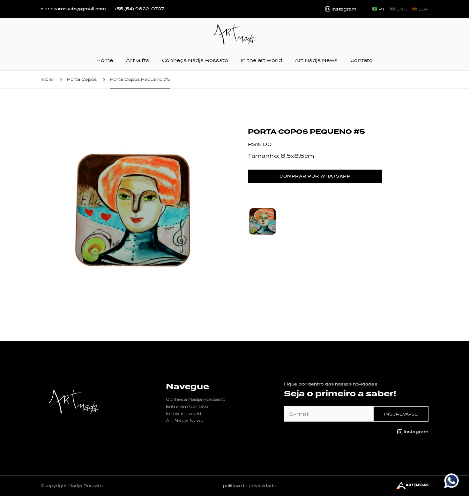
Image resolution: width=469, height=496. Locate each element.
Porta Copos (82, 79)
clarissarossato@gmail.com (73, 9)
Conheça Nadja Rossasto (195, 399)
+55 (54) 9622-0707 (139, 9)
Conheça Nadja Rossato (195, 60)
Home (104, 60)
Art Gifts (137, 60)
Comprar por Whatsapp (314, 176)
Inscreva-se (401, 414)
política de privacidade (249, 485)
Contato (361, 60)
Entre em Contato (187, 406)
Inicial (47, 79)
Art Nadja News (316, 60)
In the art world (261, 60)
